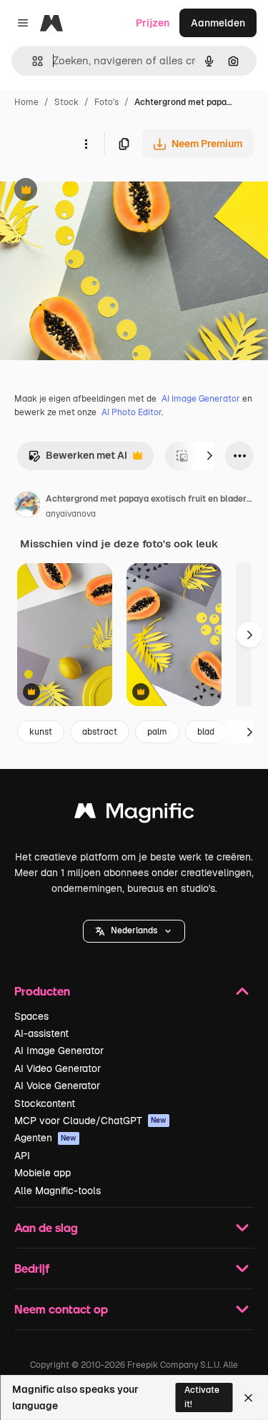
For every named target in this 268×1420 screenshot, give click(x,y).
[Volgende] (209, 456)
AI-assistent (41, 1033)
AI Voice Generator (57, 1085)
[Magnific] (134, 814)
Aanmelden (218, 22)
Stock (66, 102)
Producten (42, 990)
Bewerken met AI (77, 459)
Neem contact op (61, 1308)
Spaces (31, 1016)
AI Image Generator (201, 398)
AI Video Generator (57, 1068)
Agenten (45, 1137)
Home (26, 102)
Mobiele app (42, 1172)
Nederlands (134, 930)
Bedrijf (31, 1268)
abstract (99, 732)
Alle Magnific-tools (57, 1190)
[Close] (248, 1397)
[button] (134, 931)
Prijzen (152, 22)
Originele (93, 191)
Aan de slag (46, 1227)
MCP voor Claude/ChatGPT (90, 1120)
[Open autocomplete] (31, 61)
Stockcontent (44, 1103)
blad (205, 732)
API (22, 1155)
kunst (40, 732)
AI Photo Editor (131, 412)
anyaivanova (71, 514)
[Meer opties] (85, 143)
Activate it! (201, 1396)
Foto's (106, 102)
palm (157, 732)
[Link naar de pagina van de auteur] (27, 507)
